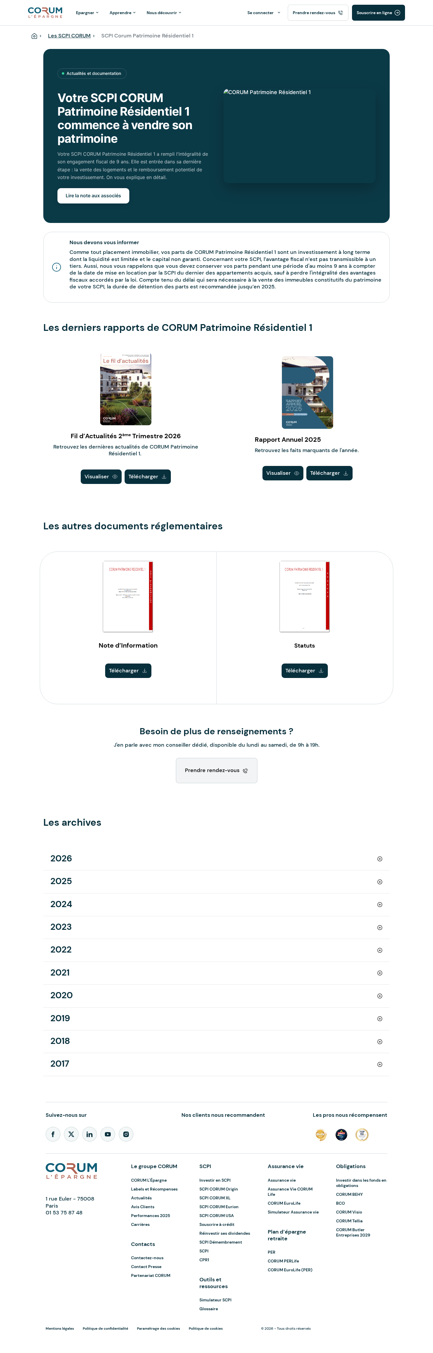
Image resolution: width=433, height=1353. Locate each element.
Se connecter (260, 12)
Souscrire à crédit (216, 1224)
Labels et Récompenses (154, 1189)
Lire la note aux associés (93, 195)
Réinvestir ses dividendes (224, 1233)
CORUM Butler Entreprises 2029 (353, 1232)
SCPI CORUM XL (215, 1198)
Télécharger (143, 476)
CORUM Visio (349, 1212)
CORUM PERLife (283, 1261)
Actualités (141, 1198)
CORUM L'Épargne (149, 1180)
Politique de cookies (206, 1328)
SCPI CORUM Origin (218, 1189)
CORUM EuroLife (284, 1203)
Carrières (140, 1224)
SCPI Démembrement (220, 1242)
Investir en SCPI (215, 1180)
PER (271, 1252)
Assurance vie (282, 1180)
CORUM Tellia (349, 1221)
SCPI (204, 1251)
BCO (340, 1203)
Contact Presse (146, 1266)
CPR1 (204, 1259)
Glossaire (208, 1308)
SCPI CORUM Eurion (219, 1206)
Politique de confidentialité (105, 1328)
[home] (45, 12)
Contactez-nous (147, 1257)
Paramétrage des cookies (158, 1328)
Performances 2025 (150, 1215)
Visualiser (97, 476)
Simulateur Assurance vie (293, 1212)
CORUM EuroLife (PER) (290, 1269)
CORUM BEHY (349, 1194)
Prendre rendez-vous (314, 12)
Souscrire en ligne (374, 12)
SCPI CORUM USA (216, 1215)
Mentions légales (60, 1328)
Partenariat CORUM (150, 1275)
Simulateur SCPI (215, 1300)
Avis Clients (142, 1206)
